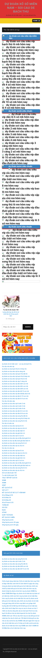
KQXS (4, 510)
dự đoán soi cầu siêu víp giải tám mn (13, 458)
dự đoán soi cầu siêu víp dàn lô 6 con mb (15, 411)
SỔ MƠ (4, 512)
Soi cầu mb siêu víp (8, 366)
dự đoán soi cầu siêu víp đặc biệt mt (13, 431)
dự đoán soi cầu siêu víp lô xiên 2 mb (13, 403)
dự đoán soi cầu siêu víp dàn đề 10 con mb (15, 391)
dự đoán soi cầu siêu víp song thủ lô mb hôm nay (18, 54)
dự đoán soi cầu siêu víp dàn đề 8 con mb (15, 388)
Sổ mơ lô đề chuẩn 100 (9, 473)
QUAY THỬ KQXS (7, 515)
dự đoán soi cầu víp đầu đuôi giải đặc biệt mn (16, 465)
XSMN (4, 483)
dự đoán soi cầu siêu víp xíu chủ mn (13, 470)
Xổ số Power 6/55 (7, 502)
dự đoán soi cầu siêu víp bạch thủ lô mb (14, 379)
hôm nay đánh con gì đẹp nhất (26, 603)
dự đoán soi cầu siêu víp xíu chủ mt (13, 445)
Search (28, 327)
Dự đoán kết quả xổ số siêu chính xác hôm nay (20, 588)
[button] (36, 20)
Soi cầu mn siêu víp (8, 448)
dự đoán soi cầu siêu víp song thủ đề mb (14, 416)
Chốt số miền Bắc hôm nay (27, 581)
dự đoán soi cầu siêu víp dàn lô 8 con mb (15, 413)
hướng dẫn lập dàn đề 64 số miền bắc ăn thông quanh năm (11, 313)
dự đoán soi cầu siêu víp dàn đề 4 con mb (15, 384)
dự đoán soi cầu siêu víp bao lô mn (13, 450)
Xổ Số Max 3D (6, 497)
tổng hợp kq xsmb (7, 520)
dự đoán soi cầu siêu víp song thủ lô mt (14, 443)
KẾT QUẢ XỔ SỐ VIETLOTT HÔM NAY (14, 492)
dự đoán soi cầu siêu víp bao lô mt (13, 426)
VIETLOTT (5, 490)
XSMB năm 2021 (26, 625)
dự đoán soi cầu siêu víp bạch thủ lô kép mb (16, 376)
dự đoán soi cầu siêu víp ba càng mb (13, 371)
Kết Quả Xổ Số (18, 606)
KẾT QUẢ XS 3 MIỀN (8, 517)
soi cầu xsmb (8, 621)
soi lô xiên (26, 623)
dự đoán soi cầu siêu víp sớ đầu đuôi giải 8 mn (16, 463)
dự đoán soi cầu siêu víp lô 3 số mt (13, 436)
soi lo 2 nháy (18, 623)
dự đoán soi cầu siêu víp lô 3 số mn (13, 460)
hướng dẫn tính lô (7, 606)
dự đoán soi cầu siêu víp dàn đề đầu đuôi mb (16, 393)
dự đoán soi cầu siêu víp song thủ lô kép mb (16, 418)
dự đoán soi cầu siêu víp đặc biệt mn (13, 455)
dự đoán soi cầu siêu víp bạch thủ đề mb (14, 374)
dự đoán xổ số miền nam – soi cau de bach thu (21, 7)
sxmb (31, 623)
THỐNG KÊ (5, 505)
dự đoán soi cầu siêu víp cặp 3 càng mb (14, 381)
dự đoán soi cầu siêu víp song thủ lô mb (14, 421)
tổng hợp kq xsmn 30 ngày (10, 522)
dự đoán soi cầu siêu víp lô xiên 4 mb (13, 408)
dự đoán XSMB (30, 591)
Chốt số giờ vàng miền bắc (10, 581)
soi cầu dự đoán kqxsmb (17, 613)
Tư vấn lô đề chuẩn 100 (10, 310)
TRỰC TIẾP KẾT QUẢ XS (9, 478)
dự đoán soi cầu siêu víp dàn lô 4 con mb (15, 398)
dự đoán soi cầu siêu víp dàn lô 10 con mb (15, 396)
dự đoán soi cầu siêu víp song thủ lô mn (14, 468)
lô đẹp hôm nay (16, 608)
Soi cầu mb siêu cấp (8, 401)
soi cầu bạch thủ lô (27, 611)
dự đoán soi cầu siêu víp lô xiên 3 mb (13, 406)
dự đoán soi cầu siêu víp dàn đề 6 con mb (15, 386)
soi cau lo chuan (26, 608)
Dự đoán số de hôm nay (17, 591)
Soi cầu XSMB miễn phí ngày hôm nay (25, 621)
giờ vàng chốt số (11, 603)
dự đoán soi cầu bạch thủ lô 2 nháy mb (14, 369)
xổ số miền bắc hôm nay (18, 628)
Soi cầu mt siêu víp (8, 423)
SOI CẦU (4, 507)
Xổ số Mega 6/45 (7, 495)
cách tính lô (16, 583)
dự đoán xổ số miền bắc (24, 593)
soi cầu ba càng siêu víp (13, 611)
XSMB (4, 480)
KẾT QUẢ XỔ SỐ (7, 487)
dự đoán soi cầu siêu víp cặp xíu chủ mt (14, 428)
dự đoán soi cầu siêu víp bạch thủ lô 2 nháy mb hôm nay (20, 49)
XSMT (4, 485)
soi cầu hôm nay (20, 616)
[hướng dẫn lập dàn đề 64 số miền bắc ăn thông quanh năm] (10, 301)
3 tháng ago (11, 319)
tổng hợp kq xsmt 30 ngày (10, 525)
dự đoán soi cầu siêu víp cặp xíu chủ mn (14, 453)
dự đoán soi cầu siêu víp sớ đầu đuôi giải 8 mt (16, 438)
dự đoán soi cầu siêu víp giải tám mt (13, 433)
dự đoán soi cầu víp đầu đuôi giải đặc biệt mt (16, 440)
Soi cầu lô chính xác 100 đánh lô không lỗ (21, 618)
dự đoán (8, 586)
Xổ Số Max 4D (6, 500)
